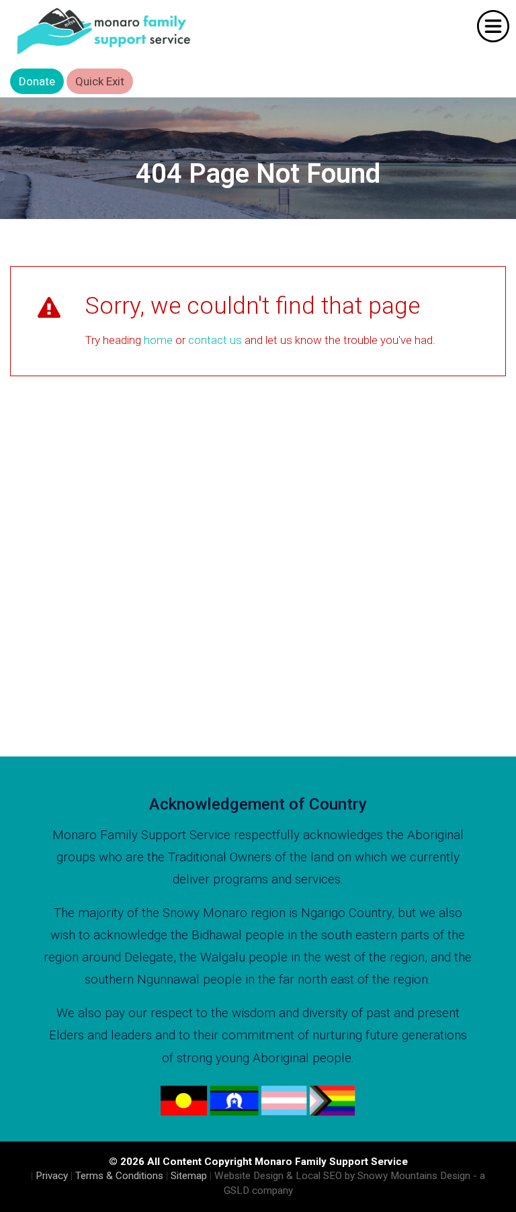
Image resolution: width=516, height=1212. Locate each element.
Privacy (52, 1176)
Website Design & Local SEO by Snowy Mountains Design (342, 1176)
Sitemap (189, 1176)
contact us (215, 340)
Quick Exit (99, 81)
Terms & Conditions (119, 1176)
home (158, 340)
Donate (37, 81)
